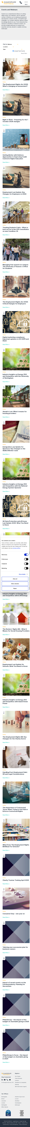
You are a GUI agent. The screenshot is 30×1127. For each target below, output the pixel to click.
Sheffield (17, 1100)
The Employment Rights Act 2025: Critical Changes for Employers (15, 303)
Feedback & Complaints (20, 1082)
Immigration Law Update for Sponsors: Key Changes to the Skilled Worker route (14, 448)
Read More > (6, 90)
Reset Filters (24, 53)
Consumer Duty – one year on (14, 914)
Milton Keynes (5, 1107)
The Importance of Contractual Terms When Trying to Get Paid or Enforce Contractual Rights (15, 809)
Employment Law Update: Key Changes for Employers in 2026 (14, 193)
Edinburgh (17, 1104)
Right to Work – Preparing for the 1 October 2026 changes (15, 120)
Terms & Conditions (8, 1121)
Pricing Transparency (14, 1124)
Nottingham (4, 1104)
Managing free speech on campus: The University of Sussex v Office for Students (16, 266)
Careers (17, 1080)
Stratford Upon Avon (20, 1096)
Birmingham (4, 1096)
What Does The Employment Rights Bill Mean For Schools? (16, 846)
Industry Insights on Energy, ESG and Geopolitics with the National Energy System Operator (15, 486)
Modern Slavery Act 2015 (12, 1122)
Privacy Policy (25, 1122)
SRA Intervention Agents (21, 1086)
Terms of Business (23, 1124)
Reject (15, 588)
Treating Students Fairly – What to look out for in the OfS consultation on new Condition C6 (16, 229)
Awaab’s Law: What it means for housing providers (15, 412)
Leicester (4, 1100)
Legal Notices (16, 1121)
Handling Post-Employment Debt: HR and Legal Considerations (15, 773)
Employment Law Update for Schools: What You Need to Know (15, 665)
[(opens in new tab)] (21, 1113)
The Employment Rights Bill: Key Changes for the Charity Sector (15, 738)
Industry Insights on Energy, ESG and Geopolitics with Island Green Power (15, 701)
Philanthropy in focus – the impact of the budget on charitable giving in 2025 (15, 1057)
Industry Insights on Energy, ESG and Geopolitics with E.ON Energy (15, 594)
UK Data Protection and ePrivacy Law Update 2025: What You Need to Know (15, 523)
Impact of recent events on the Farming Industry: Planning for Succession (14, 984)
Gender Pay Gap (22, 1121)
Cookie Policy (6, 1124)
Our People (17, 1076)
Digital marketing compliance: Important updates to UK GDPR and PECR (16, 339)
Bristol (3, 1098)
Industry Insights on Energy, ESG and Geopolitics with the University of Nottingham (16, 376)
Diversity (4, 1122)
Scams (19, 1122)
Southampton (18, 1102)
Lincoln (16, 1098)
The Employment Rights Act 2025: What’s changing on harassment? (15, 85)
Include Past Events (19, 51)
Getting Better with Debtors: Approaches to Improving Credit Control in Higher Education (15, 157)
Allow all (15, 578)
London (3, 1102)
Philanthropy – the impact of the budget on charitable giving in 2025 (16, 1020)
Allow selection (15, 583)
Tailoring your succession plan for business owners (15, 948)
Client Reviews (18, 1078)
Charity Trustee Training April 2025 (16, 880)
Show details (22, 574)
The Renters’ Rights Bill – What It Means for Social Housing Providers (16, 630)
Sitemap (17, 1084)
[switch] (26, 559)
